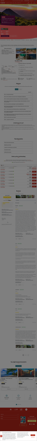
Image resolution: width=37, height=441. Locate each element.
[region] (18, 436)
